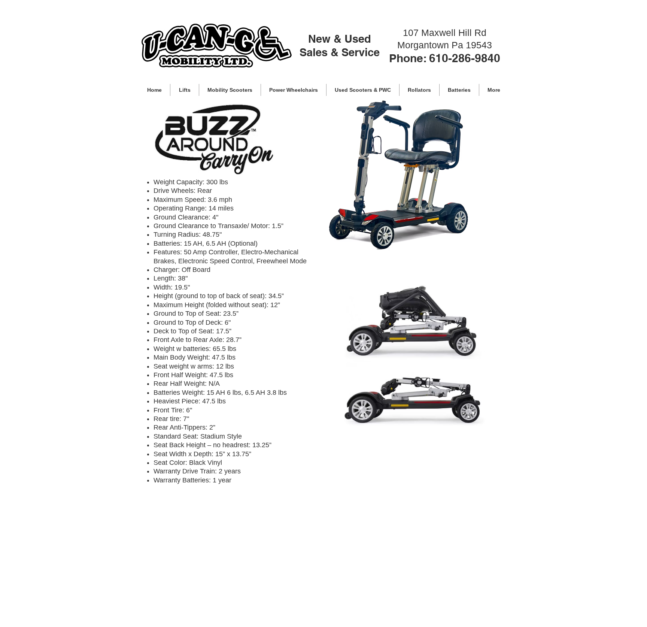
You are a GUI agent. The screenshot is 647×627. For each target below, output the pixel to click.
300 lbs (217, 182)
